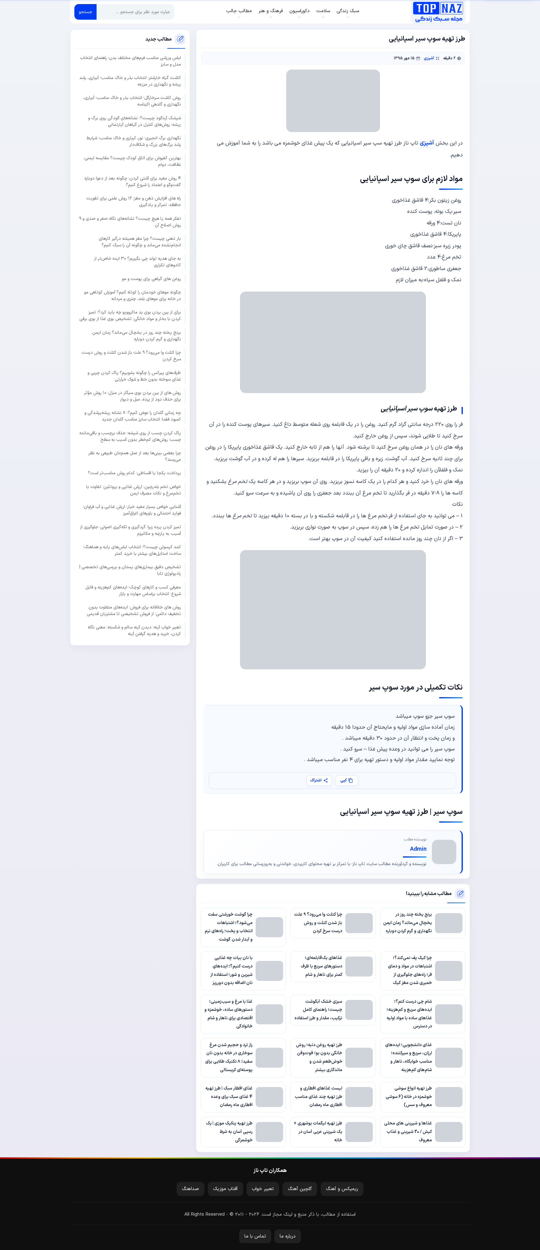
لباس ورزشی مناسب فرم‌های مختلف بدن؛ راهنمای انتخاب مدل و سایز (130, 61)
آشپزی (429, 58)
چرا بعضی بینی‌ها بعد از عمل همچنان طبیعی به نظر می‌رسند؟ (134, 456)
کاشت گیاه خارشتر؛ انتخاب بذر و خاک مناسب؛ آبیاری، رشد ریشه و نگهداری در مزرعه (130, 81)
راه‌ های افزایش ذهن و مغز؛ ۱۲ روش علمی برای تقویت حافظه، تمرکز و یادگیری (133, 201)
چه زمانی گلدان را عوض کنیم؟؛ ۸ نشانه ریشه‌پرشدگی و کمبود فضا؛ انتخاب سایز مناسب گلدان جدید (132, 416)
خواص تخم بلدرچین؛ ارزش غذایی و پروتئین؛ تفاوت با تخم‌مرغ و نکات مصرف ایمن (133, 490)
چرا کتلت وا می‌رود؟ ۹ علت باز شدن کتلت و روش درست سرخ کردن (131, 355)
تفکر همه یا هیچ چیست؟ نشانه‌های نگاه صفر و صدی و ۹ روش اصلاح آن (130, 222)
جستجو (85, 12)
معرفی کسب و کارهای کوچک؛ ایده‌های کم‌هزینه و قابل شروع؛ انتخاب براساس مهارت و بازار (133, 590)
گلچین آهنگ (300, 1189)
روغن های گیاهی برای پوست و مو (151, 279)
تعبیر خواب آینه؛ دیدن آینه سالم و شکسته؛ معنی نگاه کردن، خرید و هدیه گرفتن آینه (134, 630)
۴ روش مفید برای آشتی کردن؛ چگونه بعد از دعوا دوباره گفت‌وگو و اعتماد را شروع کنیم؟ (132, 181)
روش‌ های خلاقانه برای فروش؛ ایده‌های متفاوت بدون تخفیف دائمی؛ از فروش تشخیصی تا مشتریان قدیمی (134, 610)
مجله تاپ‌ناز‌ (438, 12)
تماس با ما (255, 1236)
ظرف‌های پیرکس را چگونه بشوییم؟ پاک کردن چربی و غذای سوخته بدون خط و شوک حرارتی (134, 376)
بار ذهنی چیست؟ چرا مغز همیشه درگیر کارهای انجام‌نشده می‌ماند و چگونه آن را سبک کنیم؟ (140, 242)
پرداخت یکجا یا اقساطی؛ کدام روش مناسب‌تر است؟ (134, 473)
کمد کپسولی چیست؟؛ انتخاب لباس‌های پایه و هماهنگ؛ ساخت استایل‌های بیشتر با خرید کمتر (132, 550)
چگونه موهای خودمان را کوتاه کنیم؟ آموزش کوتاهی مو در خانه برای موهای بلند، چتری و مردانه (132, 295)
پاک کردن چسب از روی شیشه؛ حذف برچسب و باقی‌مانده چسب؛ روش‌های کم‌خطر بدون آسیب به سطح (130, 436)
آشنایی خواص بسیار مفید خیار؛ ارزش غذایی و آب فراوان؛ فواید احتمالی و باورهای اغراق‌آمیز (132, 510)
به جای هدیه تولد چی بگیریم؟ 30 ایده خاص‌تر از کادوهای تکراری (137, 261)
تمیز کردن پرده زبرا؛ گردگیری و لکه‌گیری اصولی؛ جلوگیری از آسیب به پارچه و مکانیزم (130, 530)
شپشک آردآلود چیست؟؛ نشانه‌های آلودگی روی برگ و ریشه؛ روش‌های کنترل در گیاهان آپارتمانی (134, 121)
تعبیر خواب (263, 1189)
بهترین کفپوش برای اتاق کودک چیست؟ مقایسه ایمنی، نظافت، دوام (132, 161)
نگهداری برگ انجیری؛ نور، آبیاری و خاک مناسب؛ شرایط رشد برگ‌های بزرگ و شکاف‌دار (134, 141)
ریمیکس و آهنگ (342, 1189)
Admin (418, 849)
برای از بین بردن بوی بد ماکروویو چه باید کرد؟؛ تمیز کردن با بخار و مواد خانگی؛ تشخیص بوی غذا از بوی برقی (130, 315)
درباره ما (288, 1236)
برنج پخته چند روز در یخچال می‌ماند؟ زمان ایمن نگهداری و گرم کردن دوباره (136, 335)
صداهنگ (190, 1189)
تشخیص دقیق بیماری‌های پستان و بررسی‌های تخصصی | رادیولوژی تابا (130, 570)
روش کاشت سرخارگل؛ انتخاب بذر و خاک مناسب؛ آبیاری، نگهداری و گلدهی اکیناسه (132, 101)
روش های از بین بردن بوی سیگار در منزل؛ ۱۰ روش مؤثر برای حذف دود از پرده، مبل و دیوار (132, 396)
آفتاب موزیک (225, 1189)
